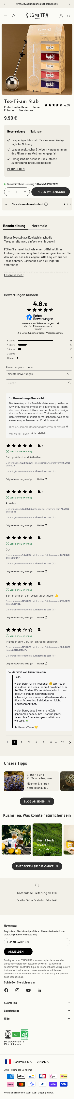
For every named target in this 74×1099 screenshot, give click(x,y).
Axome (28, 1069)
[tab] (14, 226)
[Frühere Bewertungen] (7, 742)
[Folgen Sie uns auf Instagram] (17, 990)
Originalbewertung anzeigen (19, 479)
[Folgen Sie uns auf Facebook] (6, 990)
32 (62, 742)
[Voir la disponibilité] (46, 204)
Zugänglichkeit (45, 1092)
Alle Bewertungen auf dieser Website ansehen (40, 332)
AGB (28, 1092)
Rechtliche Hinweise (14, 1092)
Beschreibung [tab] (16, 131)
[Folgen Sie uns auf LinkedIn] (39, 990)
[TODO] (67, 426)
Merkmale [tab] (36, 131)
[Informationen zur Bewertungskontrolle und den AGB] (58, 323)
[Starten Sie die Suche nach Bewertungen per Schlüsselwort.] (69, 383)
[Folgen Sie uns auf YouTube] (28, 990)
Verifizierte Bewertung (21, 451)
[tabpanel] (37, 255)
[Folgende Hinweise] (70, 742)
